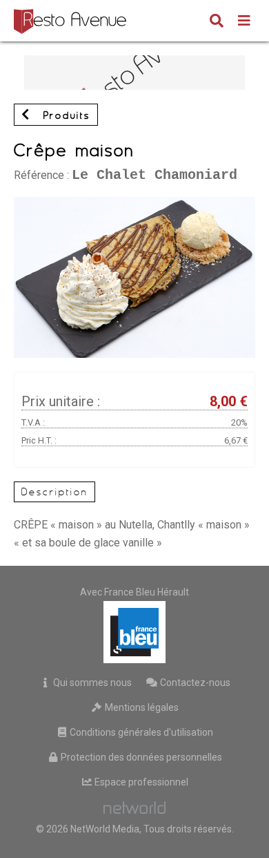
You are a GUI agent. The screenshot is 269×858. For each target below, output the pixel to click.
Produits (64, 115)
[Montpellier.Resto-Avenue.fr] (72, 21)
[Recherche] (217, 22)
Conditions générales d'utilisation (140, 732)
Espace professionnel (140, 782)
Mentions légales (141, 707)
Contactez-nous (194, 682)
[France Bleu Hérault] (134, 632)
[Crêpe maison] (134, 203)
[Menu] (244, 22)
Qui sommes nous (91, 682)
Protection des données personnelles (140, 757)
